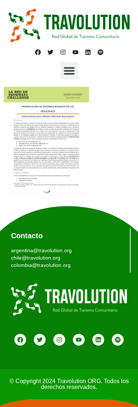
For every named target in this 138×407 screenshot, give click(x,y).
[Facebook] (38, 52)
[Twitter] (50, 52)
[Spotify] (100, 52)
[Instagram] (63, 52)
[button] (69, 70)
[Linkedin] (88, 52)
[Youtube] (75, 52)
